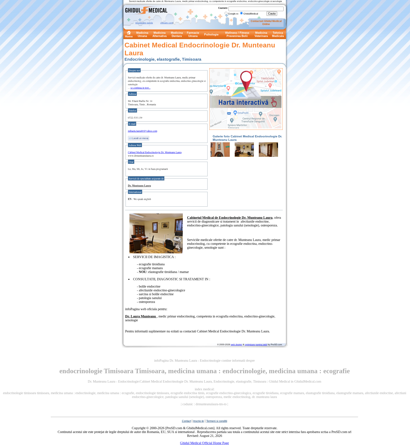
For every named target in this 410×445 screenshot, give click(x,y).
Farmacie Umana (193, 34)
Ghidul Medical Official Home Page (204, 443)
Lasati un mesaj (138, 138)
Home (129, 36)
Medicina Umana (142, 34)
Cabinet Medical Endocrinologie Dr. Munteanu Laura (155, 152)
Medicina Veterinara (261, 34)
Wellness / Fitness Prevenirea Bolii (237, 34)
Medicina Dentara (177, 34)
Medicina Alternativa (159, 34)
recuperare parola (144, 23)
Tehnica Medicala (278, 34)
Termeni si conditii (216, 421)
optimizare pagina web (256, 344)
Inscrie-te (198, 421)
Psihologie (211, 34)
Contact (186, 421)
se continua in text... (140, 87)
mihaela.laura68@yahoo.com (142, 130)
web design (236, 344)
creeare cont (166, 23)
